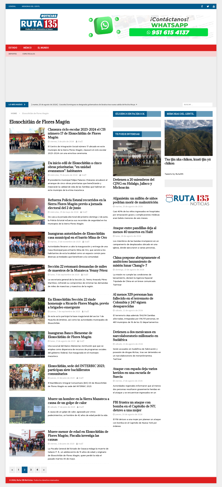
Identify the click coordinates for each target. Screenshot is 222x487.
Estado (13, 47)
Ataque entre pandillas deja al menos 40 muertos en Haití (134, 230)
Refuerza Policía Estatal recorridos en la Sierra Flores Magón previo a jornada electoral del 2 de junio (77, 204)
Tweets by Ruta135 (174, 174)
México (27, 47)
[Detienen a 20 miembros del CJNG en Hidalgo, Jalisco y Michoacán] (137, 158)
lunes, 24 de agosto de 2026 (128, 236)
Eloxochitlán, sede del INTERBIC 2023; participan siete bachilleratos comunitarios (76, 370)
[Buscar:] (197, 104)
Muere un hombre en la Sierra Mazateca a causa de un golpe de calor (78, 401)
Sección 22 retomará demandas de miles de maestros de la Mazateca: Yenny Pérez (78, 268)
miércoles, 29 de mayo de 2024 (64, 212)
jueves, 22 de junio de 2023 (62, 378)
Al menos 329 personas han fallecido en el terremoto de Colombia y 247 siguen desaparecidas (133, 300)
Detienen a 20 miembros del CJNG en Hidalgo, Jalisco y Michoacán (133, 183)
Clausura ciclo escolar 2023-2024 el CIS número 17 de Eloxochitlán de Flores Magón (77, 133)
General (12, 6)
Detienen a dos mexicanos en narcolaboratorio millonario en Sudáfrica (135, 336)
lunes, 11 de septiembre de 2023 (64, 274)
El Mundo (43, 47)
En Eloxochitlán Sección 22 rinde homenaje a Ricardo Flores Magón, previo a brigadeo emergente (78, 303)
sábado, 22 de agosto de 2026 (129, 310)
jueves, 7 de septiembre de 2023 (65, 311)
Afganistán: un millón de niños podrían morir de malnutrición (135, 200)
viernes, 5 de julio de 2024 (62, 141)
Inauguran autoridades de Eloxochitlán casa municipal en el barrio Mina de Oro (77, 235)
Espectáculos (29, 53)
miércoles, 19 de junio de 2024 (63, 175)
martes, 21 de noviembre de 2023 (65, 241)
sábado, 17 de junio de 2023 (62, 407)
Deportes (13, 53)
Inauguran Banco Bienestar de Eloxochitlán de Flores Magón (70, 335)
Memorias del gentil (31, 6)
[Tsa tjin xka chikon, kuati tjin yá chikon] (189, 138)
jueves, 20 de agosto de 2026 (128, 414)
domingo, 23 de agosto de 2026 (129, 269)
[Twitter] (208, 6)
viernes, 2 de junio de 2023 (62, 443)
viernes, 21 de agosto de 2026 (129, 380)
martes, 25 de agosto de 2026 (129, 206)
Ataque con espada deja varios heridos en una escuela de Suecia (135, 373)
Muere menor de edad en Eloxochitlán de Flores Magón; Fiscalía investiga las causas (78, 436)
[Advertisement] (111, 79)
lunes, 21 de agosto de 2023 (62, 341)
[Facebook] (202, 6)
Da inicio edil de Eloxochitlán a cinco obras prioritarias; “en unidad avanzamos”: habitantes (75, 167)
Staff (80, 141)
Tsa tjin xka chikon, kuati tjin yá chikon (188, 161)
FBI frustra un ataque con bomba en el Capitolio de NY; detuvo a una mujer (134, 406)
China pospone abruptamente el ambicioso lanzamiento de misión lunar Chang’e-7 (136, 261)
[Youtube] (213, 6)
